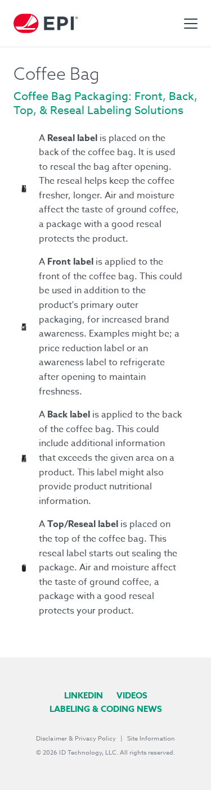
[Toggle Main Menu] (190, 24)
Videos (131, 695)
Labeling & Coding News (106, 709)
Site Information (150, 738)
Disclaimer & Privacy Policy (76, 738)
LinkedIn (83, 695)
